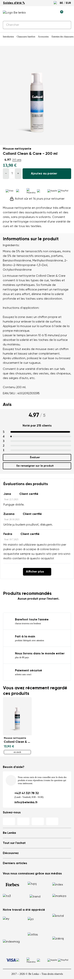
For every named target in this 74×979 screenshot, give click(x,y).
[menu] (69, 13)
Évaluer (35, 457)
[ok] (66, 25)
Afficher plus (35, 571)
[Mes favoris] (42, 12)
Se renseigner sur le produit (35, 466)
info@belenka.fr (26, 802)
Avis (7, 404)
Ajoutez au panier (44, 173)
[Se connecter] (51, 12)
